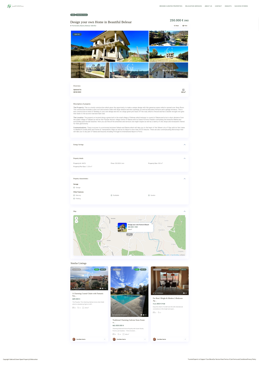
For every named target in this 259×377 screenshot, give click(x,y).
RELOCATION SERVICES (193, 6)
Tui (155, 293)
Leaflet (167, 255)
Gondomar (117, 315)
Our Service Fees (218, 359)
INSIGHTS (228, 6)
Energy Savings (78, 144)
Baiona (82, 26)
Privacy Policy (251, 359)
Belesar (87, 26)
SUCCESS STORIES (241, 6)
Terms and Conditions (240, 359)
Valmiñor (93, 26)
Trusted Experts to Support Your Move (200, 359)
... (92, 304)
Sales (73, 15)
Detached (79, 15)
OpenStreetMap (175, 255)
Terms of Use (228, 359)
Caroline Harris (80, 339)
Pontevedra (75, 26)
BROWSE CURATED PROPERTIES (171, 6)
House (85, 15)
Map (74, 211)
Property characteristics (80, 178)
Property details (78, 158)
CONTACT (218, 6)
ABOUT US (208, 6)
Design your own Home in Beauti (138, 224)
